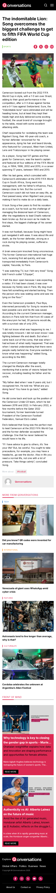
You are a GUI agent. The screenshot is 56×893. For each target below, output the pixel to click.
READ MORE (11, 771)
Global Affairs (9, 866)
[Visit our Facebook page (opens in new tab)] (15, 878)
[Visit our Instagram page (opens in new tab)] (21, 878)
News (43, 866)
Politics (23, 866)
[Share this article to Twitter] (41, 47)
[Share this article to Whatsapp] (46, 47)
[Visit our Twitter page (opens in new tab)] (28, 878)
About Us (10, 887)
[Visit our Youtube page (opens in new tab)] (34, 878)
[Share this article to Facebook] (35, 47)
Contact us (26, 887)
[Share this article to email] (52, 47)
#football (21, 471)
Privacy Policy (43, 887)
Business (33, 866)
